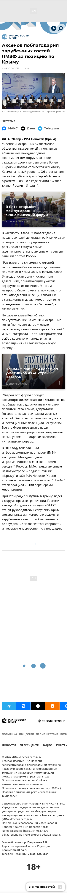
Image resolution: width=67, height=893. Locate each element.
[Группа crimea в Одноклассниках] (52, 706)
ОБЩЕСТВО (26, 734)
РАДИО (47, 746)
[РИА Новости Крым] (15, 36)
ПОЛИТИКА (9, 734)
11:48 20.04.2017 (10, 68)
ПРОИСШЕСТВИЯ (47, 734)
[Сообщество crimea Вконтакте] (23, 706)
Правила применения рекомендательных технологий (29, 794)
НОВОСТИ (9, 746)
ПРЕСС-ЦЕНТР (29, 746)
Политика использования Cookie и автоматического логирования (24, 783)
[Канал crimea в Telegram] (9, 706)
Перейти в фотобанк (55, 111)
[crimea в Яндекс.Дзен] (38, 706)
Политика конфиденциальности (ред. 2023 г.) (31, 788)
